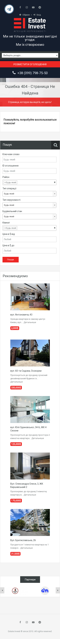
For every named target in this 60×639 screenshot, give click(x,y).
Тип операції (9, 188)
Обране (26, 15)
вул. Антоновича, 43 (21, 314)
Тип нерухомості (11, 200)
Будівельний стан (12, 211)
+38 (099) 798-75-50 (32, 73)
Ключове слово (11, 154)
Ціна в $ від (8, 234)
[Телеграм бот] (9, 10)
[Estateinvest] (30, 25)
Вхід (39, 15)
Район (5, 177)
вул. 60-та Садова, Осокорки (26, 370)
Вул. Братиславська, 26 (23, 540)
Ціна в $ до (8, 245)
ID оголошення (10, 165)
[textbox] (20, 182)
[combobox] (29, 182)
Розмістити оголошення (30, 64)
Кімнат (6, 222)
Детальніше (30, 322)
